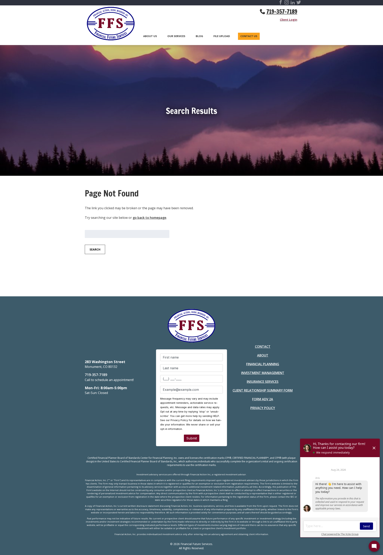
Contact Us (248, 36)
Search (95, 249)
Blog (199, 36)
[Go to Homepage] (109, 24)
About (262, 355)
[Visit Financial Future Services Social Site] (280, 3)
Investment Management (262, 373)
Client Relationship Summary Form (263, 390)
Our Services (176, 36)
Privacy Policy (262, 408)
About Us (150, 36)
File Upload (221, 36)
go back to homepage (149, 217)
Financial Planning (262, 364)
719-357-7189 (281, 11)
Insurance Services (262, 381)
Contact (262, 346)
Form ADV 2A (262, 399)
